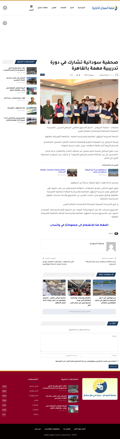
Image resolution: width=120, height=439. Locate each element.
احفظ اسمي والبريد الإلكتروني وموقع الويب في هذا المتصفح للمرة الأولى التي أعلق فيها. (85, 361)
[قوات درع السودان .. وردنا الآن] (32, 101)
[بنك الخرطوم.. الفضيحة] (32, 111)
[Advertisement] (100, 32)
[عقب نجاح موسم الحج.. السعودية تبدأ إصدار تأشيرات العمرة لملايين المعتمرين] (32, 71)
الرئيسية (81, 8)
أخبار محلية (34, 386)
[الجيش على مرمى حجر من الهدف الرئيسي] (32, 81)
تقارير (54, 8)
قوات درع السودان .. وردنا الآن (14, 98)
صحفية (111, 233)
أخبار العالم (34, 391)
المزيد (31, 10)
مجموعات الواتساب (52, 429)
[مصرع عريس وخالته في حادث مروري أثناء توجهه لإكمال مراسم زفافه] (32, 121)
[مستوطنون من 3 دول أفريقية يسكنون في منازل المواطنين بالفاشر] (113, 172)
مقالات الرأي (43, 8)
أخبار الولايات (33, 396)
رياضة (36, 415)
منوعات (35, 405)
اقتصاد (63, 8)
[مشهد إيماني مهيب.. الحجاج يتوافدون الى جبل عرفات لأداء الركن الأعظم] (54, 288)
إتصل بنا (66, 429)
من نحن (38, 429)
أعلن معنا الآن (79, 429)
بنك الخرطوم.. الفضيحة (16, 108)
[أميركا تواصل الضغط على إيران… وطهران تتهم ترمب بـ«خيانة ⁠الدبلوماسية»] (32, 91)
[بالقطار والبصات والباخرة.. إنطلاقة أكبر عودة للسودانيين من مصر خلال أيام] (72, 172)
